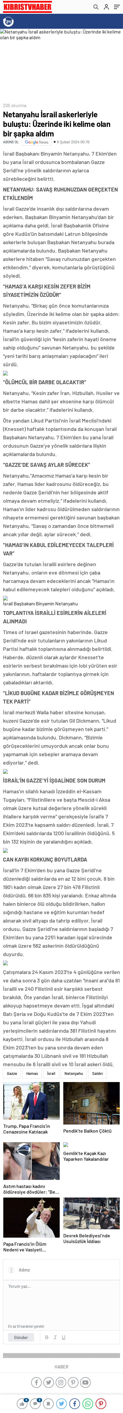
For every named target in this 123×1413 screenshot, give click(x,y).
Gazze (12, 1073)
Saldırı (97, 1073)
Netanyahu (73, 1073)
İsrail (51, 1073)
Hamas (32, 1073)
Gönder (21, 1337)
